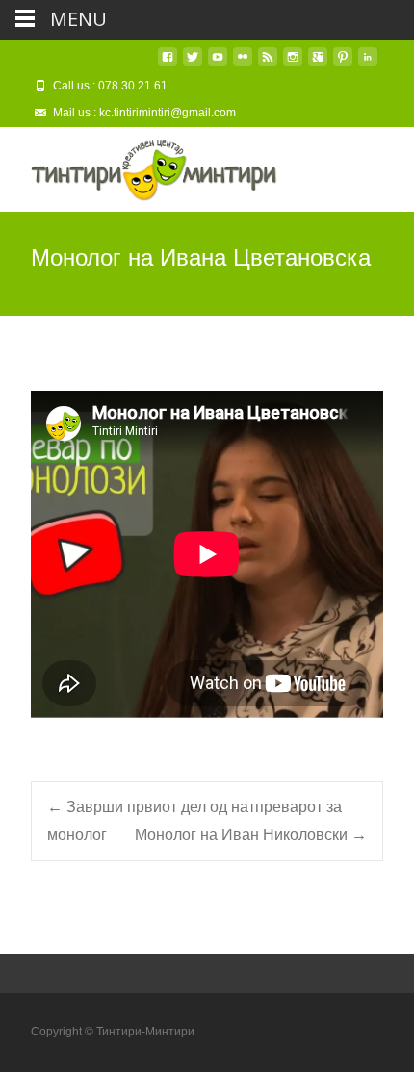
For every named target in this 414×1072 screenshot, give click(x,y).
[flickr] (242, 64)
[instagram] (292, 64)
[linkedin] (367, 64)
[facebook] (167, 64)
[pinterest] (342, 64)
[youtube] (217, 64)
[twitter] (192, 64)
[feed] (267, 64)
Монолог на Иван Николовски (251, 835)
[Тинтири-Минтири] (138, 165)
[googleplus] (317, 64)
